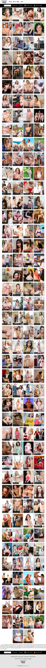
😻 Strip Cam (28, 5)
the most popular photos (16, 647)
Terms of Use (15, 656)
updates (30, 646)
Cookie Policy (26, 656)
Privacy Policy (20, 656)
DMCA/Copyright (32, 656)
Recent (21, 5)
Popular (15, 5)
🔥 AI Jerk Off (38, 5)
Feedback (29, 658)
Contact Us (25, 658)
